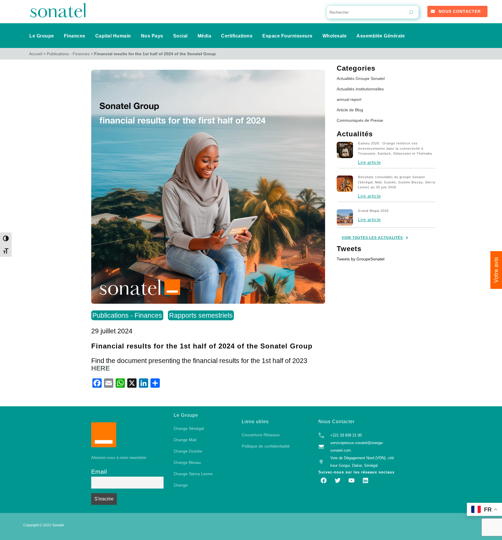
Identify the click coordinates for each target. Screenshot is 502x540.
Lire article (369, 162)
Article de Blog (350, 110)
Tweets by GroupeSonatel (360, 259)
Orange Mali (185, 439)
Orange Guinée (188, 451)
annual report (349, 99)
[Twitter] (337, 480)
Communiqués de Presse (360, 120)
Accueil (35, 53)
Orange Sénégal (189, 428)
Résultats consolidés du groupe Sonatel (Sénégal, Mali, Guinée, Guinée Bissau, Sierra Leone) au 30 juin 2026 (396, 182)
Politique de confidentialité (266, 446)
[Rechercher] (411, 12)
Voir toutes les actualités (372, 238)
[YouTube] (351, 480)
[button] (496, 270)
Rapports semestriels (201, 315)
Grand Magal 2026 (373, 210)
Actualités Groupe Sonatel (361, 78)
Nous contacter (460, 11)
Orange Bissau (187, 462)
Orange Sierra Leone (193, 473)
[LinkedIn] (365, 480)
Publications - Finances (68, 53)
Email (99, 471)
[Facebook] (323, 480)
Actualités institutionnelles (360, 89)
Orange (181, 485)
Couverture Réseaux (261, 434)
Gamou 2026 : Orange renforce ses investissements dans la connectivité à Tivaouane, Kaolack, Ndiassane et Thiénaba (395, 148)
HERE (100, 368)
